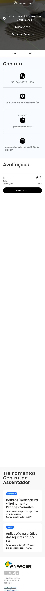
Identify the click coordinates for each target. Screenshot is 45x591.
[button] (30, 3)
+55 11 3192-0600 (10, 588)
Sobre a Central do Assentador (25, 16)
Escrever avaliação (22, 190)
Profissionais (25, 19)
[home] (19, 2)
